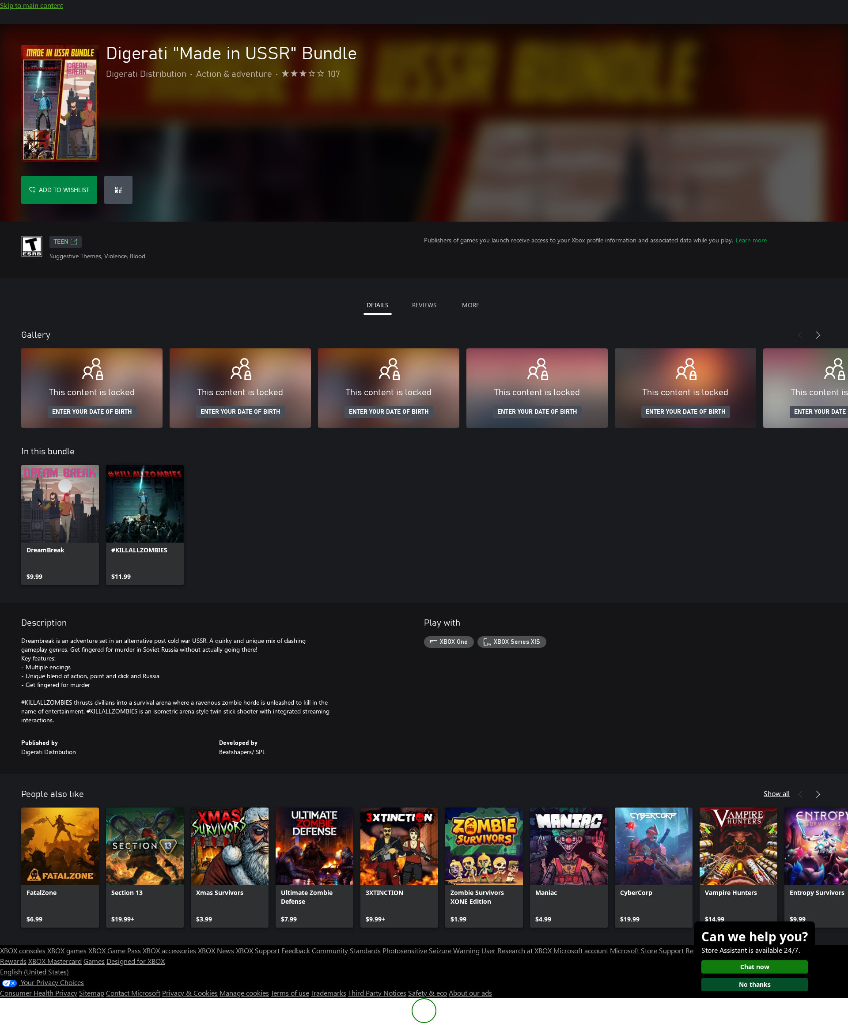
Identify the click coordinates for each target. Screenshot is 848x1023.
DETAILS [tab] (377, 305)
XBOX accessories (169, 950)
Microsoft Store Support (647, 950)
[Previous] (800, 335)
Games (94, 961)
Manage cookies (244, 992)
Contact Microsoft (133, 992)
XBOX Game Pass (114, 950)
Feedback (295, 950)
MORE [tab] (470, 305)
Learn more (751, 240)
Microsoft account (580, 950)
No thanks (755, 984)
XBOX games (67, 950)
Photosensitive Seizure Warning (431, 950)
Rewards (13, 961)
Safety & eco (427, 992)
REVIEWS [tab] (424, 305)
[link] (60, 525)
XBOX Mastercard (55, 961)
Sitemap (91, 992)
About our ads (470, 992)
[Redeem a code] (118, 190)
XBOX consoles (22, 950)
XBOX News (216, 950)
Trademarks (328, 992)
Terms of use (290, 992)
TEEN (61, 242)
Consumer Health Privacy (38, 992)
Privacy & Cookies (190, 992)
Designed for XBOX (135, 961)
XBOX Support (258, 950)
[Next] (818, 335)
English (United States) (34, 971)
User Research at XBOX (517, 950)
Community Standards (346, 950)
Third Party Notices (377, 992)
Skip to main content (31, 5)
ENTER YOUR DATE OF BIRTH (92, 412)
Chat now (754, 967)
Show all (777, 793)
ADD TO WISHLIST (64, 189)
